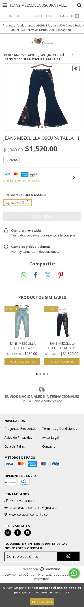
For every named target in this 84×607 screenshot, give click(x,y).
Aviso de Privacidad (18, 437)
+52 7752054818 (22, 501)
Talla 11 (65, 55)
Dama (31, 55)
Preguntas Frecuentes (20, 428)
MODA (19, 55)
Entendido (42, 601)
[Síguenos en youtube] (27, 532)
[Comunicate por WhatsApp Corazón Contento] (74, 573)
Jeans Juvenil (47, 55)
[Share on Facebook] (35, 275)
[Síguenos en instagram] (7, 532)
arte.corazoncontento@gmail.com (34, 507)
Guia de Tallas (14, 446)
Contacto (49, 446)
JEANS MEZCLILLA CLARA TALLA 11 (22, 345)
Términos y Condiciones (59, 428)
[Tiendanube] (42, 570)
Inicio (7, 55)
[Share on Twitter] (47, 275)
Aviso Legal (50, 437)
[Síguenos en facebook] (17, 532)
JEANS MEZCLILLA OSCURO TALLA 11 (62, 345)
